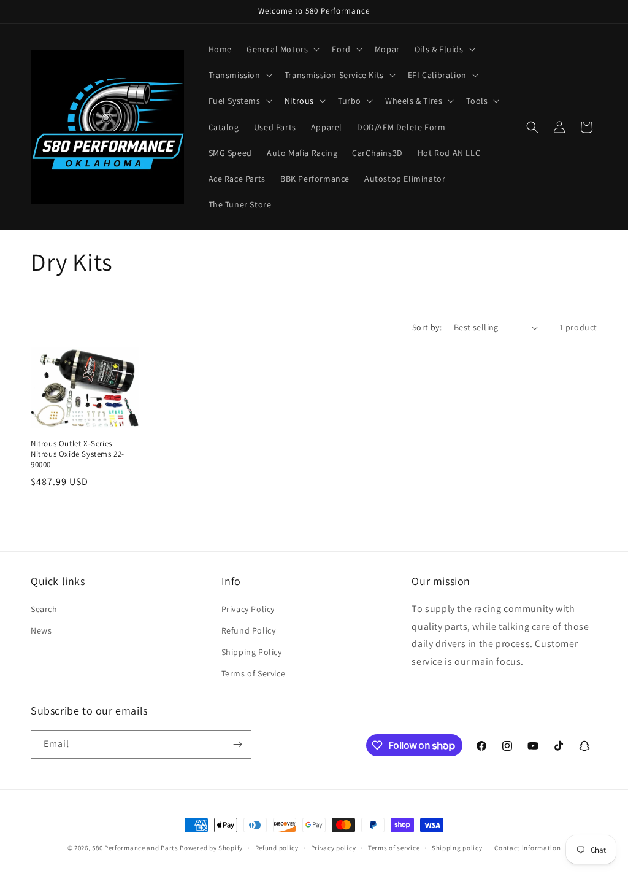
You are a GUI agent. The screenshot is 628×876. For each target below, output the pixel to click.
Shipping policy (457, 847)
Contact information (527, 847)
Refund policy (277, 847)
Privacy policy (333, 847)
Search (44, 608)
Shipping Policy (251, 651)
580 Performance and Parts (135, 847)
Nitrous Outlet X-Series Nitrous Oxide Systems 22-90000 (77, 454)
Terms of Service (253, 673)
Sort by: (427, 327)
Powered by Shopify (211, 847)
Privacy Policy (248, 608)
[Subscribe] (237, 744)
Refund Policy (248, 630)
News (41, 630)
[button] (281, 49)
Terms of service (393, 847)
